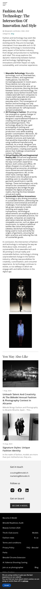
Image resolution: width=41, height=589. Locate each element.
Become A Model (10, 518)
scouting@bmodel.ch (19, 473)
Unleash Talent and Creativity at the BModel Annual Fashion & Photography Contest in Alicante (19, 399)
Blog (12, 34)
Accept (6, 585)
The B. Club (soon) (10, 533)
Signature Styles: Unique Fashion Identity (16, 449)
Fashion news (8, 537)
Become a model (20, 505)
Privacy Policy (8, 547)
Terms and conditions (12, 542)
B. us (36, 537)
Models (35, 533)
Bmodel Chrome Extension (14, 557)
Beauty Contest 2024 (11, 528)
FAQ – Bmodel (32, 547)
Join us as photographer (13, 567)
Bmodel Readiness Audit (13, 523)
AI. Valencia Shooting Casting (15, 562)
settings (25, 581)
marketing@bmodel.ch (20, 476)
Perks (5, 552)
